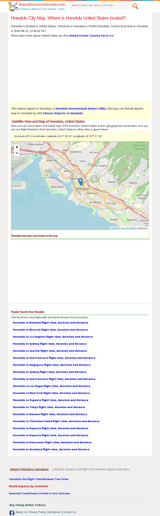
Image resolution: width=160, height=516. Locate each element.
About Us (21, 512)
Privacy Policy (37, 512)
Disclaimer (53, 512)
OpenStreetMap (128, 228)
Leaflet (114, 228)
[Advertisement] (80, 72)
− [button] (17, 153)
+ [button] (17, 147)
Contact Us (69, 512)
